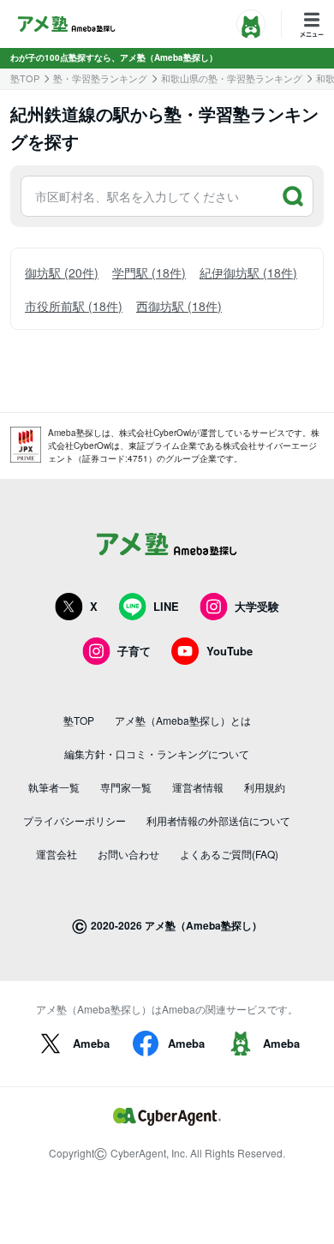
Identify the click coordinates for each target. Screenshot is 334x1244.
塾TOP (24, 78)
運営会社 (56, 853)
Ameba (91, 1043)
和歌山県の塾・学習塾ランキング (231, 78)
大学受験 (257, 606)
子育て (134, 651)
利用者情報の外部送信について (218, 820)
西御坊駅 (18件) (179, 305)
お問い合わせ (128, 853)
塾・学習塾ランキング (100, 78)
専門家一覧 (126, 787)
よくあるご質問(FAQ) (229, 853)
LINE (166, 606)
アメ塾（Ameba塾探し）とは (183, 720)
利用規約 (264, 787)
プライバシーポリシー (74, 820)
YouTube (229, 651)
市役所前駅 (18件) (73, 305)
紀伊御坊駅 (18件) (248, 272)
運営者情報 (198, 787)
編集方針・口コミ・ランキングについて (156, 753)
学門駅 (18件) (149, 272)
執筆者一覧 (54, 787)
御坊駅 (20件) (61, 272)
